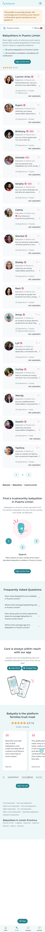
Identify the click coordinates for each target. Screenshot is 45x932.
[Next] (29, 474)
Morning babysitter (24, 803)
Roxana (6, 826)
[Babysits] (9, 3)
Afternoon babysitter (11, 806)
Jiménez (20, 826)
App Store (15, 668)
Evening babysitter (28, 806)
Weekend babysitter (11, 815)
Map (24, 921)
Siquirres (26, 823)
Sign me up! (22, 786)
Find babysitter (9, 803)
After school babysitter (12, 812)
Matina (13, 826)
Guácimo (35, 823)
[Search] (4, 28)
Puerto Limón (8, 823)
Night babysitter (9, 809)
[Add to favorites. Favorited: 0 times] (38, 76)
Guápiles (18, 823)
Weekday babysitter (30, 812)
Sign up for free (22, 62)
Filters (38, 28)
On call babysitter (24, 809)
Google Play (31, 668)
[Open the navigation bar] (40, 3)
